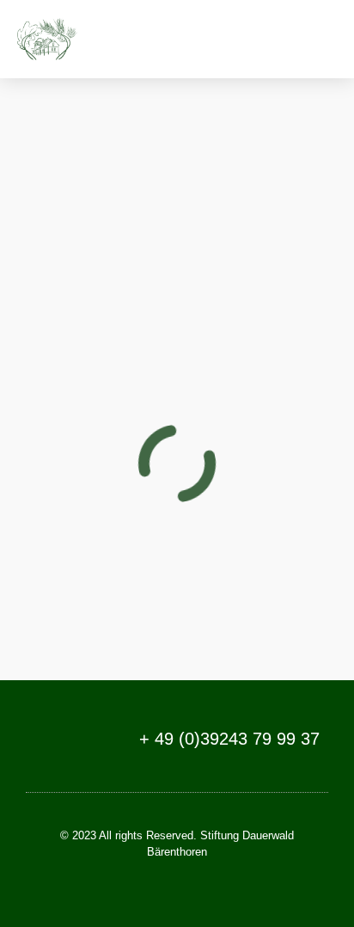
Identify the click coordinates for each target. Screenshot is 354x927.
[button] (320, 39)
